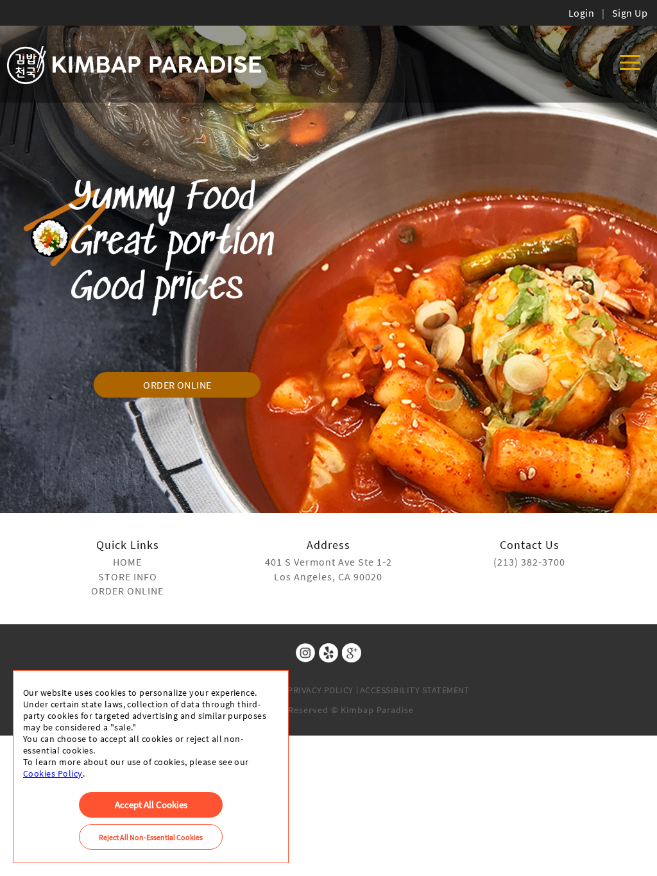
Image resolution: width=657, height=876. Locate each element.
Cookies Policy (53, 773)
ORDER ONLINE (177, 384)
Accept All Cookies (151, 804)
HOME (127, 561)
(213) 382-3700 (529, 561)
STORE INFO (127, 576)
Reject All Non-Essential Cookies (151, 837)
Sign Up (629, 12)
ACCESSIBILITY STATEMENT (415, 690)
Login (581, 12)
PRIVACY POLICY (320, 690)
